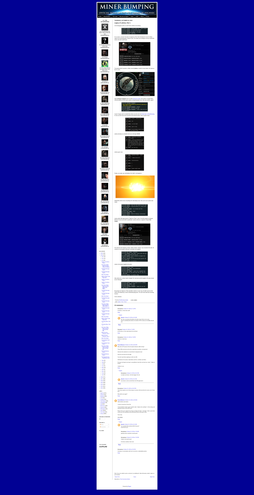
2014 (102, 384)
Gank (132, 16)
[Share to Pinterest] (136, 300)
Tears (122, 301)
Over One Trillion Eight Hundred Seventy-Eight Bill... (105, 347)
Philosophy (102, 408)
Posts (102, 424)
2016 (102, 380)
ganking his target (136, 98)
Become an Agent (124, 16)
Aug (103, 362)
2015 (102, 382)
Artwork (102, 394)
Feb (103, 373)
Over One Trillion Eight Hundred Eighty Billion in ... (106, 305)
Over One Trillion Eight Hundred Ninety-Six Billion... (106, 266)
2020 (102, 253)
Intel (101, 404)
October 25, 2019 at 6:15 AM (131, 317)
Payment (102, 407)
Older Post (152, 476)
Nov (103, 258)
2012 (102, 387)
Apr (103, 369)
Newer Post (117, 476)
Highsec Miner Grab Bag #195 (106, 277)
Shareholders (107, 16)
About (142, 16)
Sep (103, 360)
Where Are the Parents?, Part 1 (105, 336)
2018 (102, 377)
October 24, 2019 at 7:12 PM (129, 308)
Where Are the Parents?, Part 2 (105, 333)
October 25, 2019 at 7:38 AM (133, 431)
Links (137, 16)
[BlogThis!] (132, 300)
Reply (119, 312)
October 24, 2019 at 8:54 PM (131, 344)
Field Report (103, 400)
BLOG (99, 16)
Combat (102, 399)
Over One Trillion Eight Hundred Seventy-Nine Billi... (105, 329)
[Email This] (131, 300)
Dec (103, 256)
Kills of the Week (105, 274)
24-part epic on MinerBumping (147, 114)
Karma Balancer (121, 344)
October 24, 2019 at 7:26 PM (129, 337)
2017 (102, 378)
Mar (103, 371)
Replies (120, 315)
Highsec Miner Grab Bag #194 (106, 319)
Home (135, 476)
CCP (101, 397)
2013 (102, 386)
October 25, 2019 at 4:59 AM (131, 399)
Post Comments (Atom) (125, 479)
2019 (102, 255)
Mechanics (102, 405)
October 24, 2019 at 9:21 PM (133, 373)
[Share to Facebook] (135, 300)
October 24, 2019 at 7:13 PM (128, 329)
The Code (115, 16)
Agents (119, 301)
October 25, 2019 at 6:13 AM (131, 424)
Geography (102, 402)
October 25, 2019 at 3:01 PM (129, 449)
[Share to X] (134, 300)
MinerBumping (122, 300)
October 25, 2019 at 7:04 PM (133, 437)
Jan (103, 374)
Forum (147, 16)
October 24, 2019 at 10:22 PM (129, 388)
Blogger (129, 486)
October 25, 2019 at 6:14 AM (131, 378)
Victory (125, 301)
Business (102, 396)
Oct (103, 260)
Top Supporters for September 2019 (106, 357)
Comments (103, 426)
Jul (102, 363)
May (103, 367)
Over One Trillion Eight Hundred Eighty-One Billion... (105, 287)
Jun (103, 365)
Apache (122, 317)
